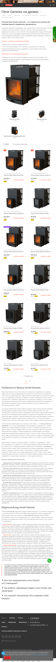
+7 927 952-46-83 (34, 618)
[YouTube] (13, 636)
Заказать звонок (34, 619)
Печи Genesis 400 (14, 119)
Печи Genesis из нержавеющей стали (14, 136)
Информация (12, 622)
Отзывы (20, 618)
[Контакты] (3, 653)
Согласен (7, 657)
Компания (12, 618)
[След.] (51, 381)
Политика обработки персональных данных (14, 631)
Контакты (4, 626)
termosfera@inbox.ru (35, 622)
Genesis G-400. (7, 535)
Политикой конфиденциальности (40, 654)
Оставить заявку (18, 179)
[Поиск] (53, 5)
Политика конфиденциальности (46, 649)
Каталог (4, 618)
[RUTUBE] (6, 636)
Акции (3, 622)
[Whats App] (16, 636)
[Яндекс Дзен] (19, 636)
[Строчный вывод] (50, 144)
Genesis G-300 (7, 524)
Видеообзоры (23, 622)
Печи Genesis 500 (42, 119)
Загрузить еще (29, 376)
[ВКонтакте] (3, 636)
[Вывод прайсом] (52, 144)
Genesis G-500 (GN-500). (10, 545)
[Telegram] (9, 636)
